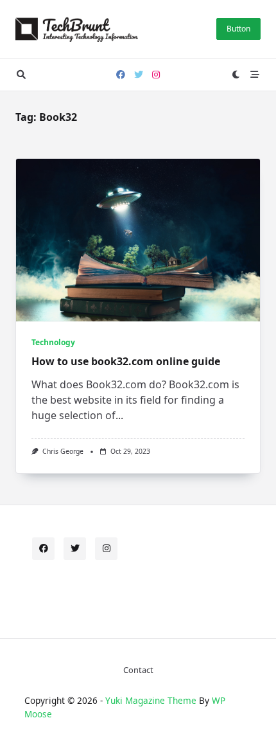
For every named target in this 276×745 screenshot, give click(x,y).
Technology (53, 342)
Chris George (62, 451)
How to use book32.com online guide (125, 361)
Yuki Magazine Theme (150, 700)
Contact (138, 670)
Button (238, 28)
